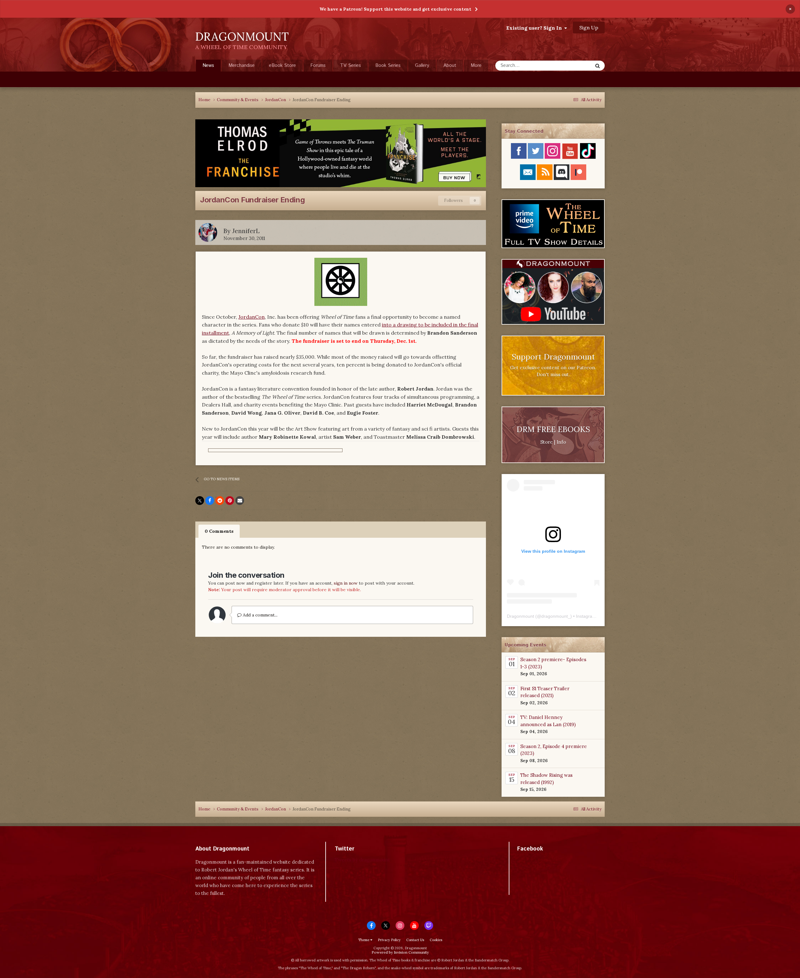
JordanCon (251, 317)
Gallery (422, 65)
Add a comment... (260, 615)
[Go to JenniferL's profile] (207, 232)
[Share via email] (239, 500)
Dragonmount (520, 616)
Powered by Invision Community (400, 952)
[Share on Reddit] (219, 500)
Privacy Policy (389, 940)
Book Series (388, 65)
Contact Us (415, 940)
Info (561, 442)
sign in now (346, 583)
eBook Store (282, 65)
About (449, 65)
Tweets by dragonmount (362, 860)
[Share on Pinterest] (229, 500)
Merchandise (241, 65)
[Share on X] (199, 500)
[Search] (597, 66)
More (476, 65)
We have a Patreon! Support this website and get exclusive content (395, 9)
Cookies (436, 940)
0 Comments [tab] (219, 531)
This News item (569, 65)
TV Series (350, 65)
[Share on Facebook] (209, 500)
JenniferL (246, 231)
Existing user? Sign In (535, 28)
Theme (364, 940)
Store (546, 442)
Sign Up (588, 27)
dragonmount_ (555, 616)
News (208, 65)
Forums (318, 65)
